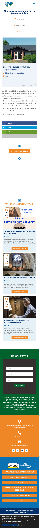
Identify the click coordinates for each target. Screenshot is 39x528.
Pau (20, 32)
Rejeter (14, 525)
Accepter (6, 525)
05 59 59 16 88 (19, 436)
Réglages (22, 525)
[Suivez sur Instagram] (17, 450)
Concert (7, 281)
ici (27, 404)
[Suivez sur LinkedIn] (26, 450)
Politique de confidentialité (25, 510)
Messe (6, 236)
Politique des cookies (19, 512)
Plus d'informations (19, 248)
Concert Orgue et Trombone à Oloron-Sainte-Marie (16, 322)
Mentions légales (10, 510)
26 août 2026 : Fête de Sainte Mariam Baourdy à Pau (19, 232)
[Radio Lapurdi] (14, 467)
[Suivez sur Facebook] (13, 450)
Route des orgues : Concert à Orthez (19, 278)
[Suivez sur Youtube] (22, 450)
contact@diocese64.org (19, 445)
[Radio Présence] (25, 467)
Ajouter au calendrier (19, 151)
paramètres (18, 521)
